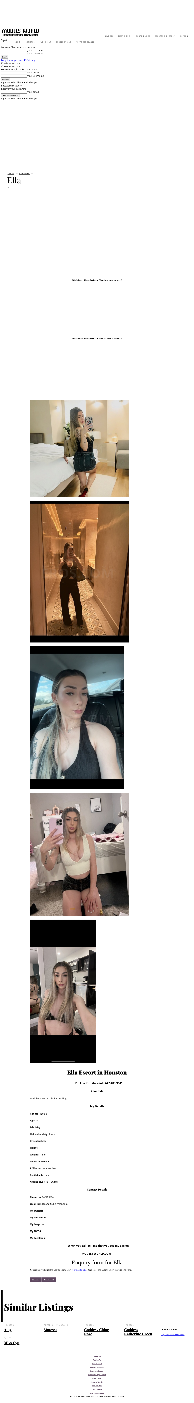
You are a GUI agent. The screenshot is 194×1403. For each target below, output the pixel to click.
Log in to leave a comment (172, 1334)
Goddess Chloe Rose (96, 1331)
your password (35, 53)
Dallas (8, 1338)
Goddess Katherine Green (138, 1331)
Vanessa (50, 1329)
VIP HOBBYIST (80, 1270)
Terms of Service (97, 1382)
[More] (54, 195)
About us (97, 1356)
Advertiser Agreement (97, 1375)
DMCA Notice (97, 1389)
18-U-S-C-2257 (97, 1386)
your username (35, 50)
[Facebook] (11, 195)
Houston (24, 174)
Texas (11, 174)
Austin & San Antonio (56, 1325)
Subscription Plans (97, 1367)
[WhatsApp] (43, 195)
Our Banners (97, 1364)
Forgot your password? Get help (18, 60)
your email (33, 72)
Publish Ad (97, 1360)
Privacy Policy (97, 1378)
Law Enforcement (97, 1393)
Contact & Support (97, 1371)
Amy (8, 1329)
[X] (22, 195)
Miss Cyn (11, 1342)
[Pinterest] (32, 195)
